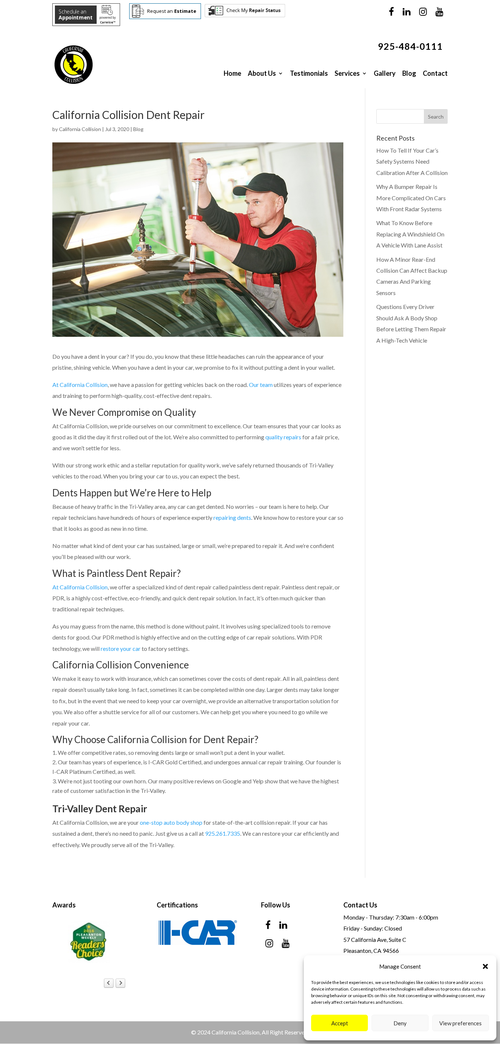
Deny (400, 1023)
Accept (339, 1023)
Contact (435, 73)
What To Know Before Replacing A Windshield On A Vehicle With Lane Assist (410, 234)
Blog (409, 73)
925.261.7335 (222, 833)
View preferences (460, 1023)
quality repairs (283, 436)
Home (232, 73)
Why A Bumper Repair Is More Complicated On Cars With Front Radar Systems (411, 197)
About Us (262, 73)
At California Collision (80, 384)
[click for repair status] (245, 15)
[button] (485, 966)
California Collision (80, 129)
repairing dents (232, 517)
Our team (261, 384)
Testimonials (309, 73)
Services (347, 73)
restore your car (121, 648)
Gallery (385, 73)
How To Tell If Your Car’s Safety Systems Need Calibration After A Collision (412, 161)
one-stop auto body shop (171, 822)
